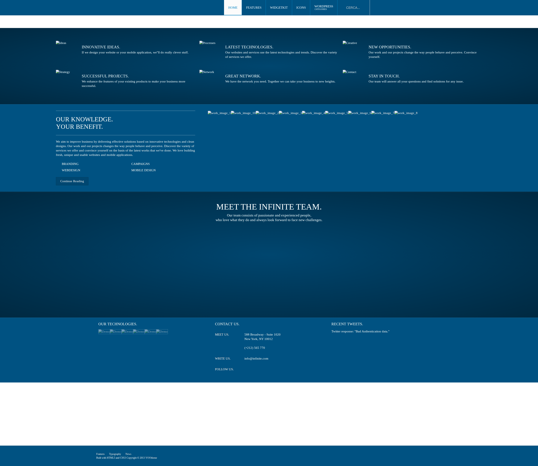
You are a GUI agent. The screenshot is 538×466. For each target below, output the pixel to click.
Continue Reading (72, 181)
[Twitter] (247, 370)
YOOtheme (151, 457)
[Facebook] (255, 370)
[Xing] (263, 370)
